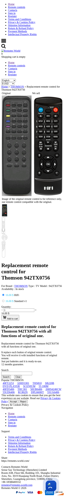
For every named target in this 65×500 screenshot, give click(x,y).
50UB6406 (36, 389)
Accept (13, 401)
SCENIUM (29, 386)
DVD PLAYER (11, 386)
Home (11, 4)
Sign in (12, 13)
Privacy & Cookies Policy (21, 22)
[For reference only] (17, 195)
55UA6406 (53, 392)
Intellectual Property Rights (22, 34)
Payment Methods (17, 31)
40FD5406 (8, 389)
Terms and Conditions (19, 19)
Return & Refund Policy (21, 28)
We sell (36, 93)
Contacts (12, 10)
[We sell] (48, 195)
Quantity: (6, 306)
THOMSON (21, 286)
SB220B (49, 383)
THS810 (37, 383)
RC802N (23, 392)
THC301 (22, 389)
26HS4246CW (53, 389)
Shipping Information (19, 25)
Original (6, 93)
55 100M (43, 386)
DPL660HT (37, 392)
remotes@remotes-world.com (16, 485)
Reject (23, 401)
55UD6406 (9, 392)
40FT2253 (8, 383)
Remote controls (16, 7)
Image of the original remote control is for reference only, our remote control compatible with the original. (32, 200)
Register (12, 16)
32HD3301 (23, 383)
